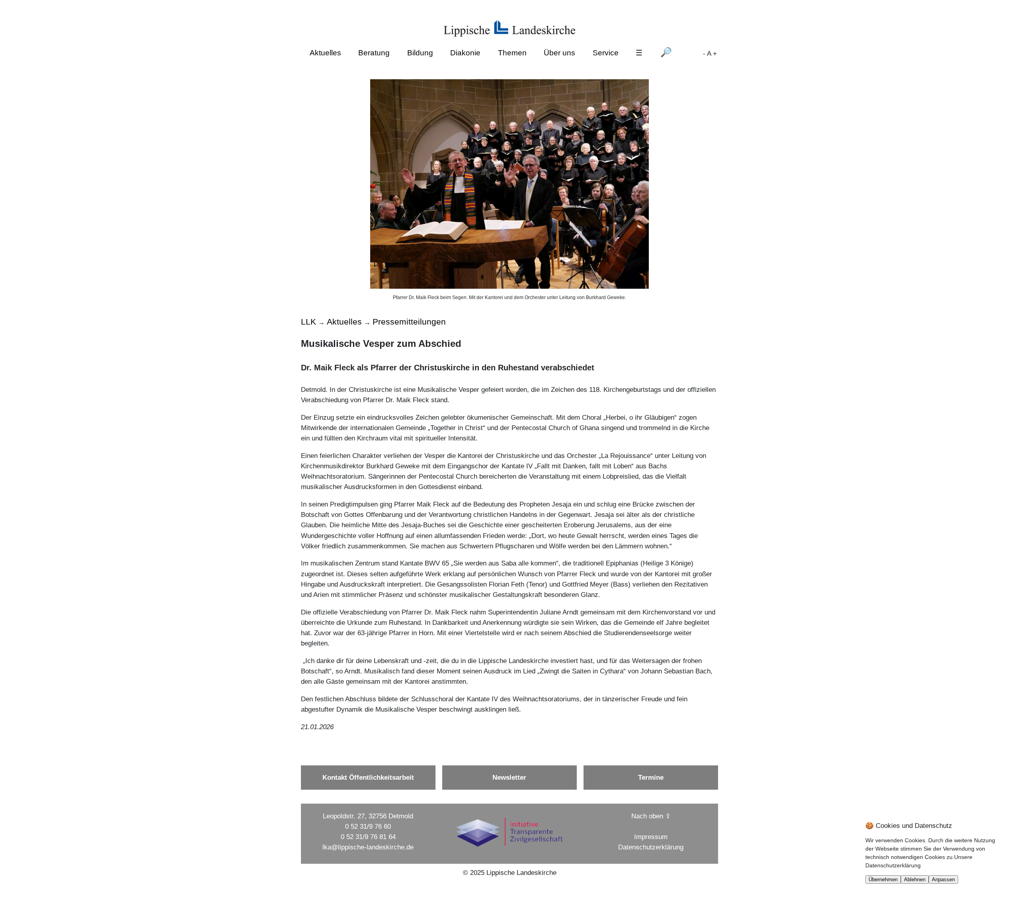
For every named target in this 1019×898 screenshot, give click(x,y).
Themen (512, 53)
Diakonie (465, 53)
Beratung (374, 53)
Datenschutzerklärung (650, 847)
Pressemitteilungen (409, 321)
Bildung (420, 53)
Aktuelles (325, 53)
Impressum (651, 837)
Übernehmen (883, 879)
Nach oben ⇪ (651, 816)
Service (606, 53)
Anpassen (943, 879)
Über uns (559, 53)
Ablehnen (914, 879)
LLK (308, 321)
